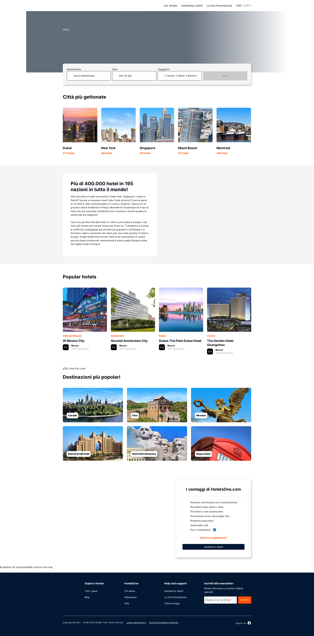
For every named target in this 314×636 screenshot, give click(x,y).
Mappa (116, 517)
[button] (249, 5)
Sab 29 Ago (125, 75)
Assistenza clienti (192, 5)
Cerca (225, 75)
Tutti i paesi (91, 591)
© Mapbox (6, 567)
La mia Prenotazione (219, 5)
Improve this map (43, 567)
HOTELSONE (95, 622)
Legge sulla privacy (136, 622)
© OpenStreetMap (23, 567)
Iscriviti (245, 599)
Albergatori (130, 597)
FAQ (126, 603)
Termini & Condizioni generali (163, 622)
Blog (87, 597)
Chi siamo (129, 591)
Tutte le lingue (172, 603)
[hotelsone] (83, 5)
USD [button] (238, 5)
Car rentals (170, 5)
